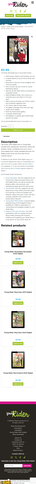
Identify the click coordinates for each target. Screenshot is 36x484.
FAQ (18, 448)
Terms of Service (18, 444)
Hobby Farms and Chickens (15, 211)
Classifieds (18, 430)
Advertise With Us (18, 442)
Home (3, 26)
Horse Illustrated (11, 178)
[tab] (6, 136)
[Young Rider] (18, 4)
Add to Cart (18, 262)
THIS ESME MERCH (23, 15)
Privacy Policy (18, 446)
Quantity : (4, 126)
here (30, 121)
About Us (18, 438)
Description (6, 136)
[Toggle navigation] (32, 2)
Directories (18, 428)
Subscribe (9, 15)
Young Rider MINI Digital (14, 201)
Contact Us (18, 440)
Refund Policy (18, 450)
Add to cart (18, 130)
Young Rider (10, 188)
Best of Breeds (16, 168)
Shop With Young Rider (15, 26)
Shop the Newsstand (18, 426)
